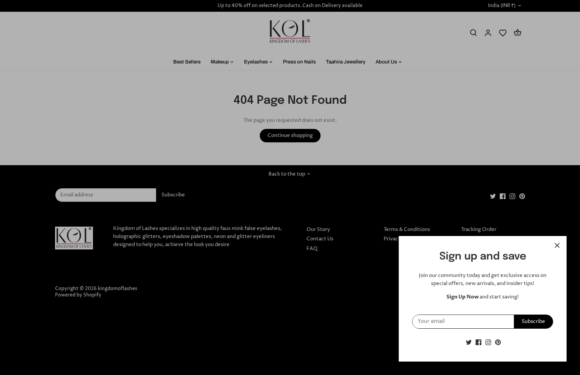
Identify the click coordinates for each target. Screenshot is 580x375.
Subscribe (533, 321)
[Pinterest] (498, 342)
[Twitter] (469, 342)
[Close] (557, 245)
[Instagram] (488, 342)
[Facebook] (478, 342)
